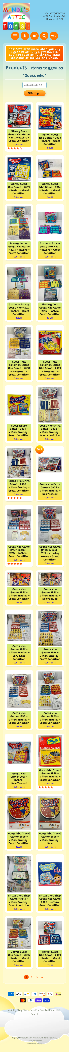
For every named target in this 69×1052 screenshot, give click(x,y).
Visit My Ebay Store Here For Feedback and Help (34, 1010)
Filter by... (34, 93)
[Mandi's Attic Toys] (16, 16)
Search (35, 1014)
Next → (39, 977)
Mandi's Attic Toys (33, 1038)
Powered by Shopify (34, 1043)
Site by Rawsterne (34, 1040)
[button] (15, 148)
